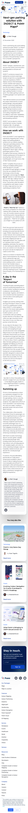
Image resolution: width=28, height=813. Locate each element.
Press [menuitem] (3, 795)
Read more (7, 558)
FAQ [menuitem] (3, 763)
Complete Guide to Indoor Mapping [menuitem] (9, 766)
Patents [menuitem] (4, 793)
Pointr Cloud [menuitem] (5, 715)
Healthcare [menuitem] (5, 731)
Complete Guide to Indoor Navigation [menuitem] (9, 776)
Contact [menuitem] (4, 790)
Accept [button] (10, 810)
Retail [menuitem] (3, 734)
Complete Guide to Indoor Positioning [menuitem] (9, 771)
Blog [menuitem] (3, 754)
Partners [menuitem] (4, 747)
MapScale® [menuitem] (5, 704)
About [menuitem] (3, 784)
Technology (6, 32)
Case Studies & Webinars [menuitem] (9, 757)
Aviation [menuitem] (4, 737)
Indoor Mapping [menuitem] (6, 696)
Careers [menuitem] (4, 787)
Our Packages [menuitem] (6, 683)
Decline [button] (17, 810)
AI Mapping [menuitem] (5, 718)
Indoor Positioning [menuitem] (7, 699)
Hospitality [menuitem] (5, 740)
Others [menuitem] (4, 742)
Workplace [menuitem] (5, 726)
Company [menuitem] (4, 781)
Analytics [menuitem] (4, 702)
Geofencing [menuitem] (5, 707)
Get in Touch (19, 2)
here (4, 806)
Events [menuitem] (4, 728)
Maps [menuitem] (3, 686)
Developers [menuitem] (5, 760)
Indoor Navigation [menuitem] (7, 710)
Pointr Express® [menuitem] (6, 713)
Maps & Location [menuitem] (6, 689)
